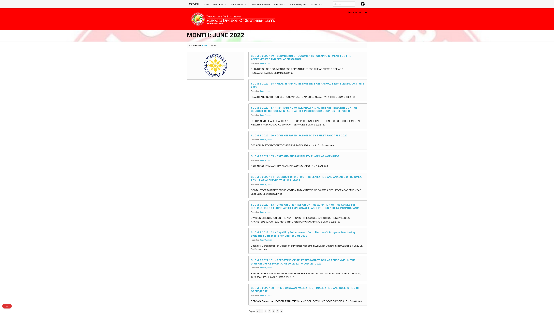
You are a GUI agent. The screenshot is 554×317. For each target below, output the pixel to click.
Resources (218, 4)
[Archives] (7, 306)
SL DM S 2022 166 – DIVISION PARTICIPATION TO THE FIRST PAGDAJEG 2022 (299, 135)
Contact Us (316, 4)
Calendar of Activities (260, 4)
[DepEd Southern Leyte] (254, 18)
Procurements (237, 4)
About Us (278, 4)
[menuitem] (194, 4)
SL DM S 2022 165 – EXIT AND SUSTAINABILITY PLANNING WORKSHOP (295, 156)
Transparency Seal (298, 4)
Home (206, 4)
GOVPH (194, 4)
